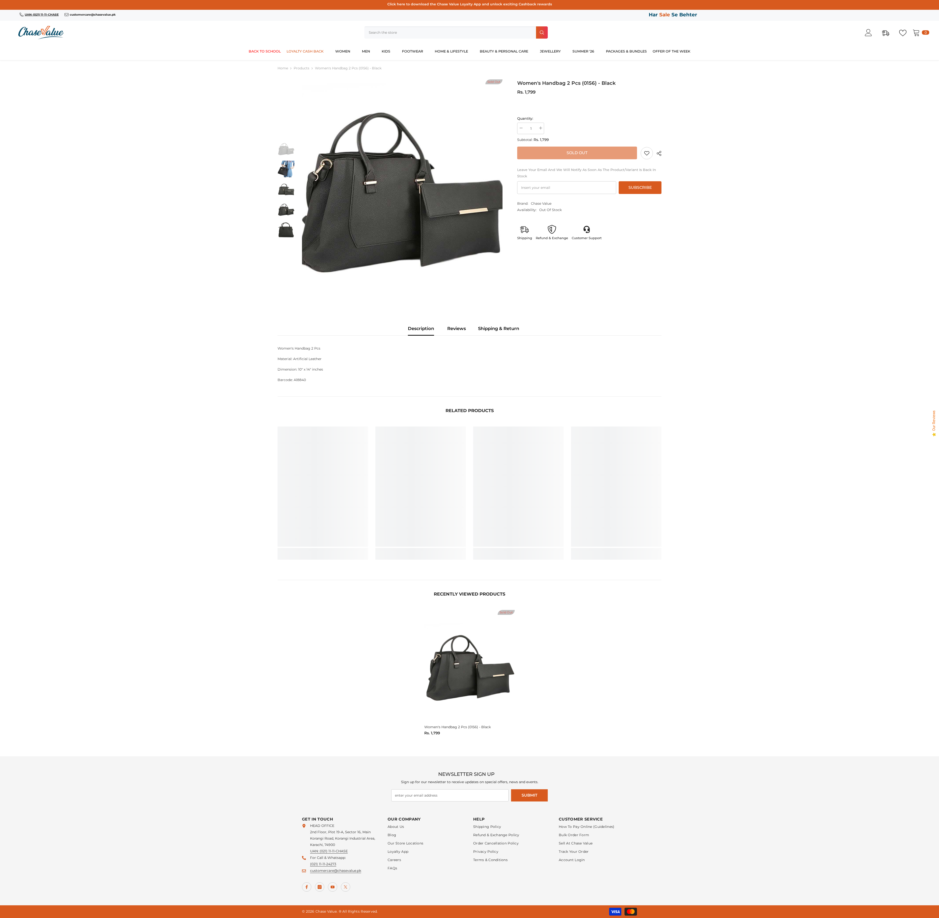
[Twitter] (345, 887)
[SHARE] (657, 153)
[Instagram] (319, 887)
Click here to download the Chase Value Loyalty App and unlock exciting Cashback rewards (469, 4)
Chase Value (541, 203)
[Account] (871, 32)
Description (421, 328)
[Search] (456, 32)
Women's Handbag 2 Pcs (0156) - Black (457, 727)
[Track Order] (888, 32)
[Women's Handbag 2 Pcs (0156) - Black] (469, 666)
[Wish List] (905, 32)
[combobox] (449, 32)
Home (283, 68)
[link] (647, 153)
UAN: (315, 851)
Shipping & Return (498, 328)
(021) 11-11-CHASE (334, 851)
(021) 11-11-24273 (323, 864)
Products (301, 68)
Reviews (456, 328)
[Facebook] (306, 887)
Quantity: (525, 118)
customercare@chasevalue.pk (335, 870)
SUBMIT (529, 795)
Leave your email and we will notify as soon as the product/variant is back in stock (586, 173)
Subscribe (640, 187)
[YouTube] (332, 887)
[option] (402, 189)
